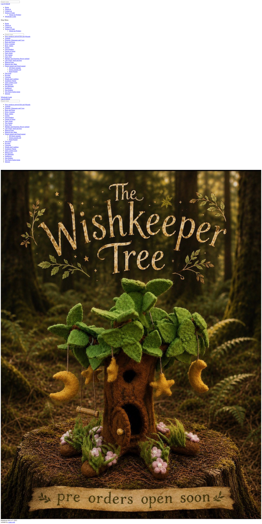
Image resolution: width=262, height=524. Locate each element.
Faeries (7, 47)
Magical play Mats (11, 64)
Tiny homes (8, 55)
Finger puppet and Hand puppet (15, 66)
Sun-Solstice (9, 90)
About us (8, 9)
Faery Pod (8, 57)
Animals (7, 38)
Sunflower (8, 88)
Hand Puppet (13, 71)
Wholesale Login (10, 16)
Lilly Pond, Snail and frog (13, 60)
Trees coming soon (11, 82)
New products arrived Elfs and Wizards (17, 36)
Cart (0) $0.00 (5, 4)
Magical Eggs (9, 62)
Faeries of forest (10, 51)
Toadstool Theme (10, 81)
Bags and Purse (10, 42)
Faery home (9, 53)
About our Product (15, 15)
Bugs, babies (9, 46)
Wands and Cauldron (12, 79)
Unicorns (8, 77)
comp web (11, 522)
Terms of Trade (10, 13)
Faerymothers (9, 49)
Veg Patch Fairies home (12, 92)
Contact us (8, 11)
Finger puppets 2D (15, 70)
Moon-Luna (9, 84)
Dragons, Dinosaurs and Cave (14, 40)
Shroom (7, 94)
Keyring (7, 75)
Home (7, 7)
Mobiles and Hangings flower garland (17, 58)
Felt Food (8, 73)
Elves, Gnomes (10, 44)
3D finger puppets (15, 68)
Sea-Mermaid (9, 86)
